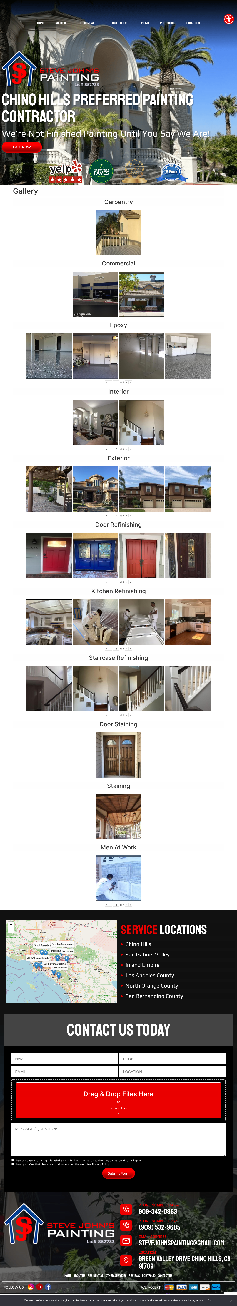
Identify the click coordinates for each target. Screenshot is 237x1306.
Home (40, 23)
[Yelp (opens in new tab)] (39, 1286)
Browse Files (118, 1108)
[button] (57, 959)
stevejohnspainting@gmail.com (181, 1243)
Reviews (143, 23)
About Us (61, 23)
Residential (86, 23)
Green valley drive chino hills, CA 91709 (185, 1262)
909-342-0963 (158, 1211)
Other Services (116, 23)
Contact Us (192, 23)
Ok (209, 1300)
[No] (231, 1300)
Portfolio (167, 23)
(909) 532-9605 (159, 1227)
